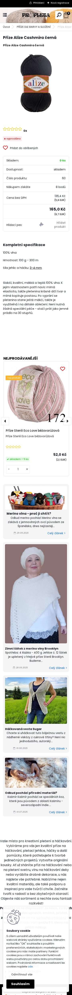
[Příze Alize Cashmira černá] (36, 83)
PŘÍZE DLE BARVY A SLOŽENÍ (34, 27)
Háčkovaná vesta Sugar (23, 729)
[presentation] (5, 421)
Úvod (6, 27)
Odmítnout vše (21, 974)
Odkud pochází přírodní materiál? (31, 793)
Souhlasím (20, 984)
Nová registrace (60, 2)
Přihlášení (38, 2)
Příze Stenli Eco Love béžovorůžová (32, 430)
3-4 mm (36, 268)
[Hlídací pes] (52, 225)
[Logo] (36, 15)
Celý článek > (56, 533)
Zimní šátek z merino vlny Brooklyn (31, 649)
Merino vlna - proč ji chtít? (29, 513)
